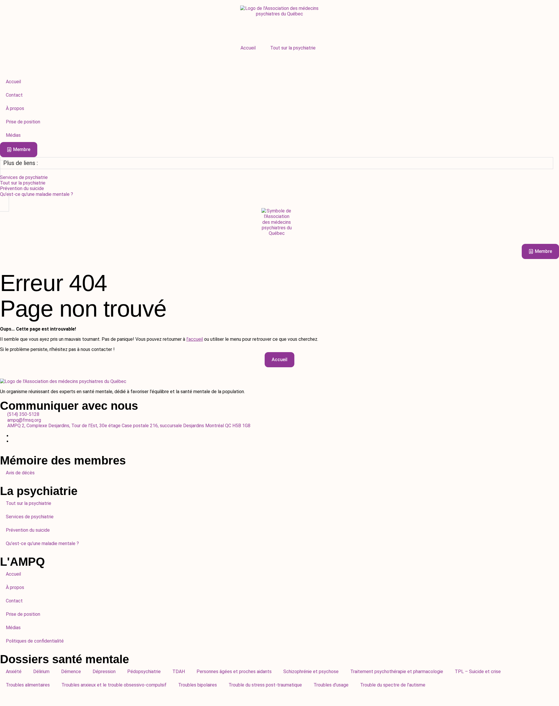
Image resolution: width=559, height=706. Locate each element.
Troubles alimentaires (28, 685)
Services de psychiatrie (30, 516)
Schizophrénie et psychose (311, 671)
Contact (14, 601)
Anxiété (14, 671)
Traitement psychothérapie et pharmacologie (396, 671)
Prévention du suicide (28, 530)
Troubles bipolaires (197, 685)
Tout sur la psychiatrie (293, 48)
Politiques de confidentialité (35, 641)
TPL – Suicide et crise (478, 671)
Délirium (41, 671)
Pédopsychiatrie (144, 671)
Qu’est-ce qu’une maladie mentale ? (42, 543)
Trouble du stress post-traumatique (265, 685)
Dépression (104, 671)
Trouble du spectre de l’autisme (392, 685)
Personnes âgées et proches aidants (234, 671)
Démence (71, 671)
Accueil (248, 48)
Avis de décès (20, 473)
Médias (13, 627)
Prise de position (23, 614)
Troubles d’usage (331, 685)
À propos (15, 587)
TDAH (178, 671)
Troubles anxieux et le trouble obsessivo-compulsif (114, 685)
